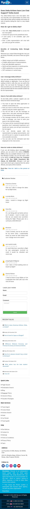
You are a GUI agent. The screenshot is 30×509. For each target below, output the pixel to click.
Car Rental (5, 418)
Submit (15, 312)
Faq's (3, 443)
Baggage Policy (7, 393)
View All (6, 374)
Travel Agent (6, 407)
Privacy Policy (6, 440)
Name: (5, 290)
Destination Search (8, 387)
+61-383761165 (15, 506)
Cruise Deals (6, 410)
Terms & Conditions (8, 437)
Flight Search (6, 385)
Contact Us (5, 432)
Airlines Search (6, 412)
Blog (3, 390)
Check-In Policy (7, 396)
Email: (5, 295)
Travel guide (6, 421)
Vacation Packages (8, 398)
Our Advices (5, 429)
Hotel (3, 415)
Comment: (6, 300)
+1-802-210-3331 (15, 501)
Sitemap (4, 435)
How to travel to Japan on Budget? (14, 335)
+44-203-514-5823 (15, 504)
